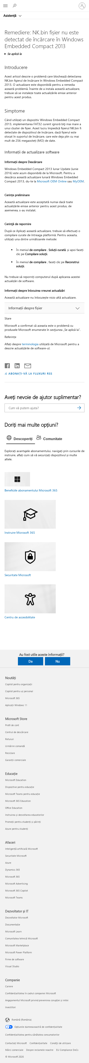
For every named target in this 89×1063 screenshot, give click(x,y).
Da (31, 661)
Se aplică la (14, 54)
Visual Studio (12, 966)
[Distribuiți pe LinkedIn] (15, 364)
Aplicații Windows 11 (16, 705)
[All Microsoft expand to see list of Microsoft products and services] (5, 6)
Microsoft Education (15, 780)
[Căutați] (79, 408)
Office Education (13, 807)
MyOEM (78, 181)
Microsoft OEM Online (52, 181)
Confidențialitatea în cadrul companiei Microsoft (30, 993)
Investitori (10, 1007)
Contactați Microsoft (16, 1043)
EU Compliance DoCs (67, 1049)
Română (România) (22, 1019)
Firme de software (14, 959)
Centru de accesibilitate (20, 617)
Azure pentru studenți (16, 828)
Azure (8, 862)
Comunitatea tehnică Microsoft (21, 938)
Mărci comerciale (14, 1049)
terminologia (30, 344)
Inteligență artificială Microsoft (21, 848)
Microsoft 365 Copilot (16, 890)
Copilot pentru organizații (18, 684)
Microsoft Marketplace (17, 945)
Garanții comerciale (15, 760)
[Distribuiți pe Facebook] (8, 364)
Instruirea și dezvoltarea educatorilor (24, 814)
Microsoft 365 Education (18, 800)
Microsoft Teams (14, 897)
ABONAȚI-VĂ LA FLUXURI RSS (30, 373)
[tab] (20, 439)
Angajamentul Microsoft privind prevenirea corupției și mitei (36, 1000)
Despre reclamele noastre (39, 1049)
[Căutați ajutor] (15, 5)
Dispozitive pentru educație (19, 787)
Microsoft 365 (12, 698)
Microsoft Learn (13, 931)
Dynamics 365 (12, 869)
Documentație (12, 924)
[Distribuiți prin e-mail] (25, 364)
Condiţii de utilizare (60, 1043)
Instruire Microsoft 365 (20, 532)
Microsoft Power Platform (18, 952)
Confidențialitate (38, 1043)
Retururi (9, 739)
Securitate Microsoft (18, 575)
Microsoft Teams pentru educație (22, 794)
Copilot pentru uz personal (19, 691)
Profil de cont (12, 725)
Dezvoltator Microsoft (16, 917)
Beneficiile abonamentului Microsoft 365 (31, 490)
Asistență (10, 15)
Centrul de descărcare (16, 732)
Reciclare (10, 753)
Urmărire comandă (15, 746)
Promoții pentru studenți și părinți (23, 821)
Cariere (9, 986)
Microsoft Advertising (16, 883)
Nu (58, 661)
